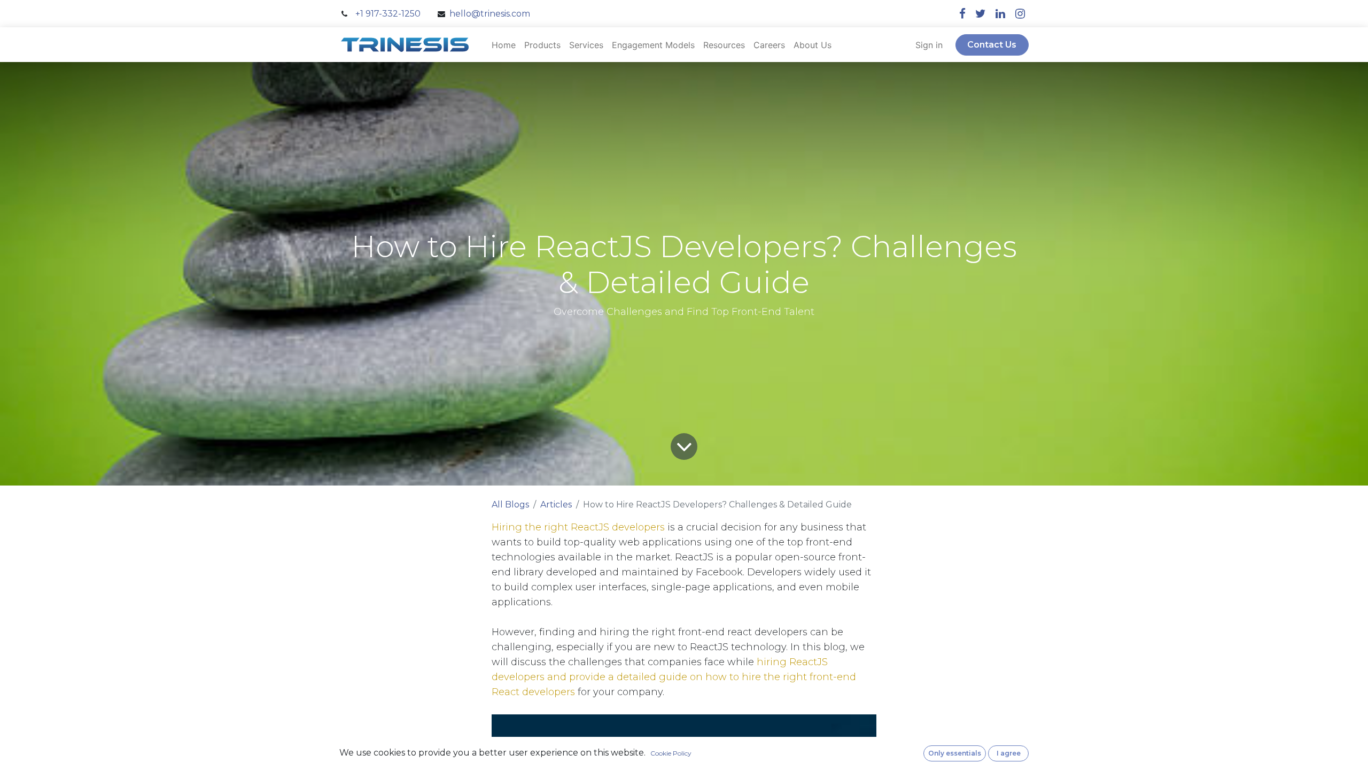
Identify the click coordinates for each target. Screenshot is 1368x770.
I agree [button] (1009, 753)
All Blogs (510, 504)
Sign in (929, 45)
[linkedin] (1000, 13)
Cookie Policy (670, 753)
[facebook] (962, 13)
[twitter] (980, 13)
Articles (556, 504)
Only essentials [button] (954, 753)
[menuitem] (503, 45)
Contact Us (991, 45)
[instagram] (1020, 13)
